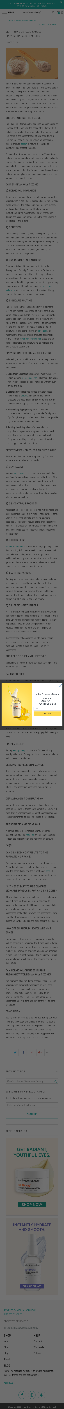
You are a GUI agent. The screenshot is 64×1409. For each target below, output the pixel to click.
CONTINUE (47, 713)
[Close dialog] (60, 685)
